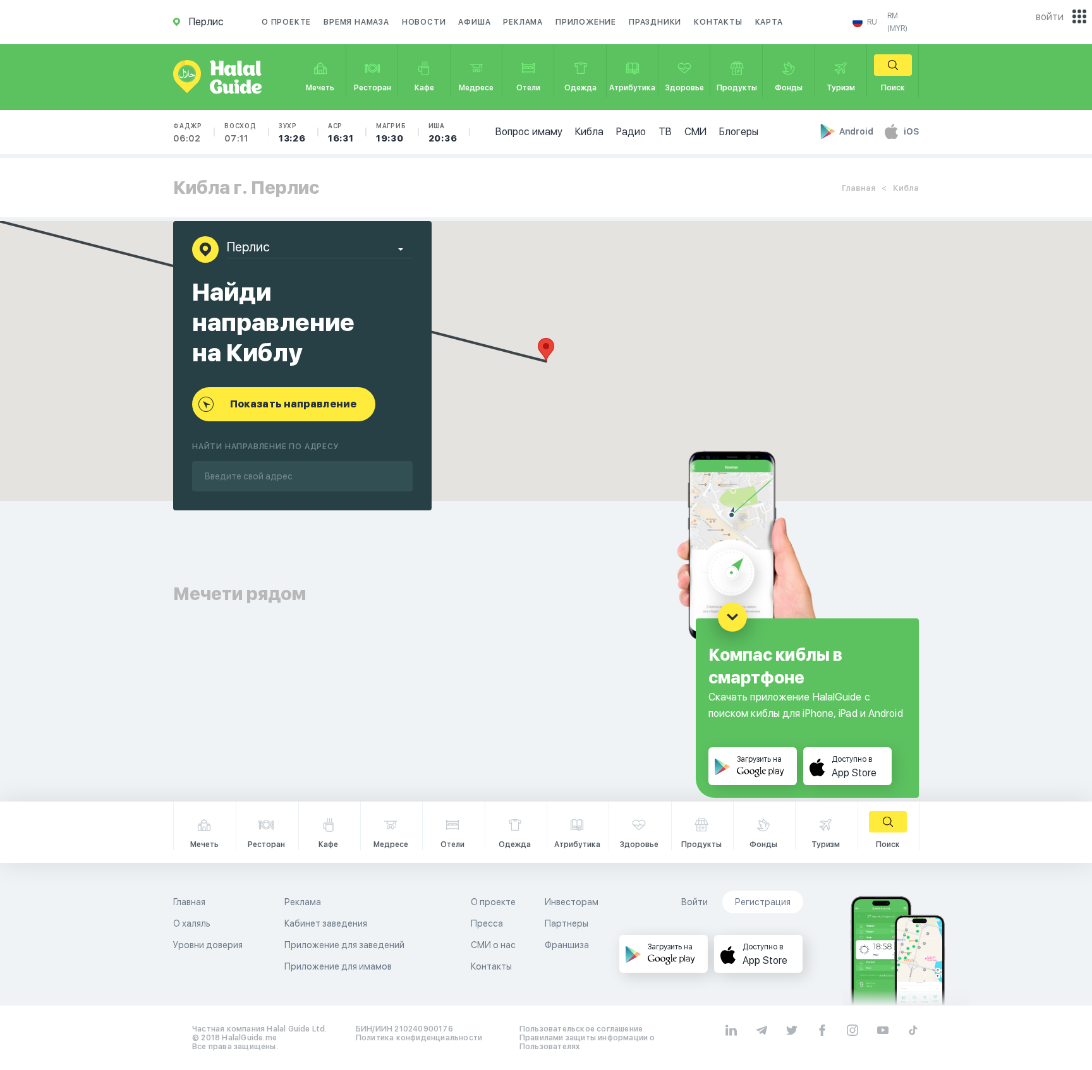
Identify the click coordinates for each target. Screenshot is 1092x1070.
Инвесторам (571, 902)
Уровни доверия (208, 945)
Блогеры (738, 132)
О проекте (286, 22)
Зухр (292, 132)
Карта (769, 22)
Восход (240, 132)
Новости (424, 22)
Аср (341, 132)
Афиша (474, 22)
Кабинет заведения (325, 923)
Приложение (585, 22)
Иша (443, 132)
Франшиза (567, 945)
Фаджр (187, 132)
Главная (858, 188)
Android (857, 131)
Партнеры (566, 923)
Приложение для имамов (338, 966)
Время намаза (356, 22)
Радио (631, 132)
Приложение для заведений (344, 945)
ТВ (665, 132)
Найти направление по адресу (265, 446)
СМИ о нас (493, 945)
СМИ (695, 132)
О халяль (191, 923)
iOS (911, 131)
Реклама (523, 22)
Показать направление (293, 404)
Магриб (391, 132)
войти (1050, 17)
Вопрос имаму (528, 132)
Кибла (589, 132)
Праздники (655, 22)
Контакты (718, 22)
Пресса (487, 923)
